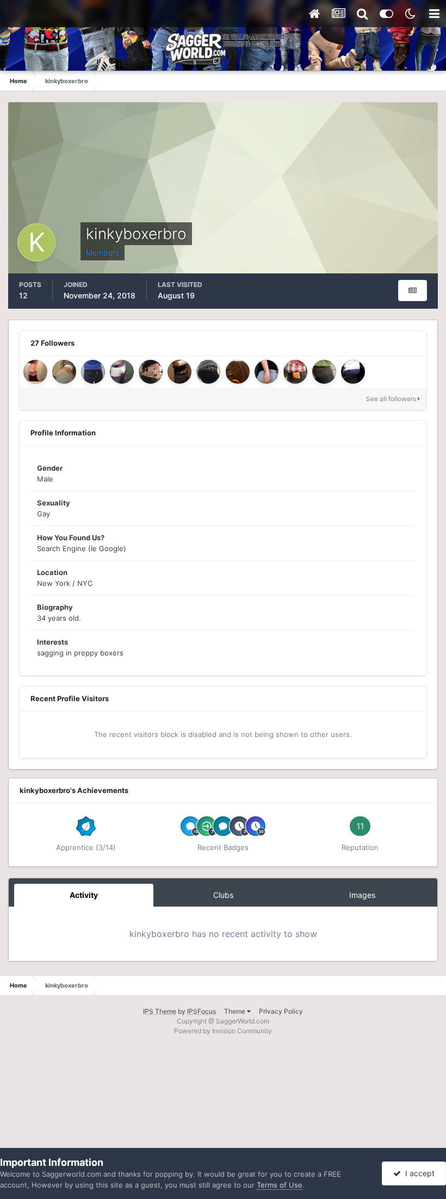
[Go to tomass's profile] (122, 372)
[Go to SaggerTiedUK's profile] (238, 372)
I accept (418, 1173)
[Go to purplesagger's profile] (324, 372)
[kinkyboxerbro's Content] (412, 290)
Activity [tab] (84, 895)
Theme (235, 1011)
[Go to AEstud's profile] (179, 372)
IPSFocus (201, 1011)
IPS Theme (159, 1011)
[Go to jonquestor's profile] (64, 372)
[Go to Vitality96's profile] (208, 372)
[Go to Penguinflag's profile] (151, 372)
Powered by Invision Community (223, 1031)
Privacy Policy (281, 1011)
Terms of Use (279, 1185)
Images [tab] (362, 895)
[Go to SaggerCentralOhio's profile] (93, 372)
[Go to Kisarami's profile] (295, 372)
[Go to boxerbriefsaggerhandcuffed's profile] (266, 372)
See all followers (392, 399)
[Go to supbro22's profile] (35, 372)
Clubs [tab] (223, 895)
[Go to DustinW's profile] (353, 372)
